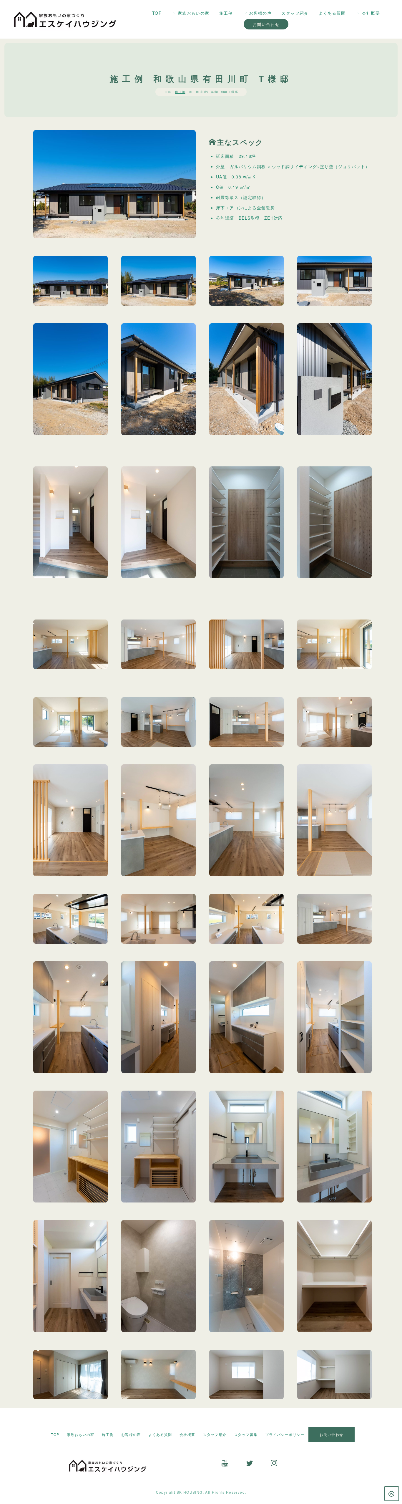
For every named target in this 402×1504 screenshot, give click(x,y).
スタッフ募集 (246, 1434)
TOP (157, 13)
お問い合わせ (266, 24)
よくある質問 (331, 13)
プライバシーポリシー (285, 1434)
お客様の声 (260, 13)
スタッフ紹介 (294, 13)
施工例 (226, 13)
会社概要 (371, 13)
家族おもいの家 (194, 13)
